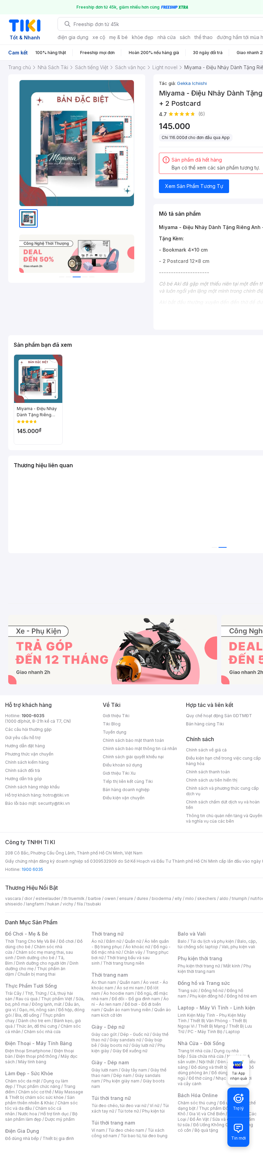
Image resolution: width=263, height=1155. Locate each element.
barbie (94, 898)
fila (80, 903)
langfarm (35, 903)
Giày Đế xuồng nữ (130, 1050)
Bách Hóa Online (198, 1095)
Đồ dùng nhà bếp (22, 1138)
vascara (13, 898)
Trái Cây (13, 993)
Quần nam (130, 982)
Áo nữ (97, 941)
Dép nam (122, 1075)
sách (185, 37)
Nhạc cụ (224, 1078)
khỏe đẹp (142, 37)
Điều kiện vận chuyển (124, 797)
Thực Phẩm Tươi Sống (31, 986)
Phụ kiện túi (153, 1111)
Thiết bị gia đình (58, 1138)
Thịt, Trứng (36, 993)
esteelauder (48, 898)
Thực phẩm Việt (56, 998)
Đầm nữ (113, 941)
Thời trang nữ (107, 934)
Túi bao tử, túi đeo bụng (144, 1135)
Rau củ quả (27, 998)
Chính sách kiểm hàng (27, 762)
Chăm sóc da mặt (22, 1080)
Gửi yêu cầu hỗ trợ (22, 737)
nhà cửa (167, 37)
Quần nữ (133, 941)
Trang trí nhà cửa (194, 1050)
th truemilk (74, 898)
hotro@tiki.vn (56, 795)
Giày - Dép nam (110, 1062)
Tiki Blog (112, 723)
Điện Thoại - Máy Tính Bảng (38, 1043)
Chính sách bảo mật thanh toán (133, 740)
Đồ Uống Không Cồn (213, 1124)
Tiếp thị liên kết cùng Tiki (128, 781)
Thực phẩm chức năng (38, 1086)
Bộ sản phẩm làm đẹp (41, 1116)
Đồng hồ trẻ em (242, 996)
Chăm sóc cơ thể (34, 1091)
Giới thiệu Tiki (116, 715)
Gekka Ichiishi (192, 83)
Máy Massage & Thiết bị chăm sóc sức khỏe (44, 1094)
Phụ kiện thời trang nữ (199, 965)
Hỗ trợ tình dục (54, 1113)
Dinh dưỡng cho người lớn (41, 963)
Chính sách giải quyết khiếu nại (133, 756)
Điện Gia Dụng (22, 1131)
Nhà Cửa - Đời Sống (201, 1043)
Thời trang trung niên (123, 963)
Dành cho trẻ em (34, 1020)
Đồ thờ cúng (200, 1078)
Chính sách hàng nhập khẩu (32, 786)
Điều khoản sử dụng (122, 764)
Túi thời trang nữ (111, 1098)
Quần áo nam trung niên (127, 1009)
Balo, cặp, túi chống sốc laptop (217, 944)
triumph (239, 898)
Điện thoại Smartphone (28, 1050)
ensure (126, 898)
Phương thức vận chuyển (29, 754)
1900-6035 (33, 715)
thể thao (204, 37)
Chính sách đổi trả (22, 770)
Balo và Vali (192, 934)
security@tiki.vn (54, 803)
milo (189, 898)
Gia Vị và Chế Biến (207, 1113)
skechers (206, 898)
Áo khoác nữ (137, 946)
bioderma (161, 898)
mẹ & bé (118, 37)
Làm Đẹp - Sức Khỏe (29, 1073)
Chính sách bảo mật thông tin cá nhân (140, 748)
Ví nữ (154, 1105)
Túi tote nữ (128, 1111)
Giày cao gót (104, 1034)
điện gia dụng (73, 37)
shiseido (14, 903)
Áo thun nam (103, 982)
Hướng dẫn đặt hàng (25, 745)
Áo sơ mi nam (130, 987)
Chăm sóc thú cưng (197, 1102)
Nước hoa (27, 1113)
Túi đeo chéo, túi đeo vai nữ (118, 1105)
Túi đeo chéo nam (126, 1130)
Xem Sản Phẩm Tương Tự (194, 186)
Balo (182, 941)
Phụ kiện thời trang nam (214, 968)
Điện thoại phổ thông (36, 1056)
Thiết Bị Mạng (211, 1026)
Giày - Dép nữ (108, 1027)
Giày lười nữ (143, 1045)
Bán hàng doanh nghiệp (126, 789)
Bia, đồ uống (27, 1015)
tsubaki (93, 903)
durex (142, 898)
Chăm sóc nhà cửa (42, 1031)
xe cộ (98, 37)
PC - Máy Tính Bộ (205, 1031)
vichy (68, 903)
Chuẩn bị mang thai (36, 974)
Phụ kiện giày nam (121, 1080)
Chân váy (133, 952)
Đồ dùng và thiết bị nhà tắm (218, 1067)
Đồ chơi (66, 941)
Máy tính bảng (32, 1061)
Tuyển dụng (114, 732)
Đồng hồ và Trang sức (204, 983)
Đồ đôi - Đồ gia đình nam (136, 998)
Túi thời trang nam (113, 1123)
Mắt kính (231, 965)
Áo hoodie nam (118, 993)
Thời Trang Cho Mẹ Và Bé (30, 941)
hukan (53, 903)
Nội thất (206, 1061)
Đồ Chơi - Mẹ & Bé (26, 934)
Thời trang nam (109, 975)
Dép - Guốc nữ (134, 1034)
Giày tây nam (134, 1069)
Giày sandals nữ (125, 1039)
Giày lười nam (104, 1069)
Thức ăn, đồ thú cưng (36, 1026)
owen (110, 898)
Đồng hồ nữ (212, 990)
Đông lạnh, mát (47, 1004)
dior (28, 898)
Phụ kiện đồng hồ (206, 996)
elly (178, 898)
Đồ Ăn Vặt (199, 1119)
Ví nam (98, 1130)
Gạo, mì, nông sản (37, 1009)
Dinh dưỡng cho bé (35, 957)
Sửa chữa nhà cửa (206, 1056)
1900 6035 (32, 869)
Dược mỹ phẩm (60, 1119)
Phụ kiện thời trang (200, 958)
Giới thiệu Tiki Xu (119, 773)
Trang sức (188, 990)
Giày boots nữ (114, 1045)
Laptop (233, 1031)
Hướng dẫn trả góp (23, 778)
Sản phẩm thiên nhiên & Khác (40, 1100)
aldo (224, 898)
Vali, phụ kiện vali (238, 946)
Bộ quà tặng (206, 1130)
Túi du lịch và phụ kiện (212, 941)
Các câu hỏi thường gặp (28, 729)
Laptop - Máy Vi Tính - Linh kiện (216, 1008)
